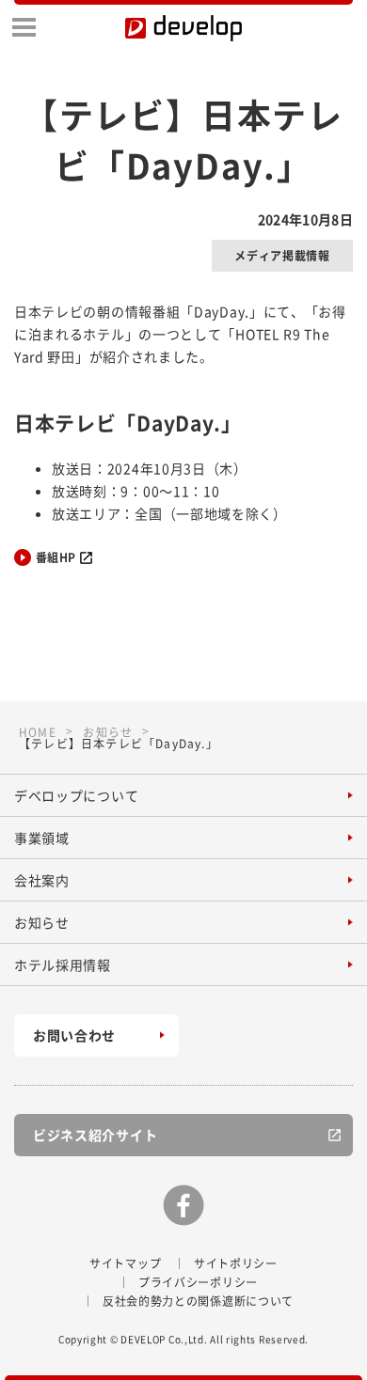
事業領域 (42, 837)
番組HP (55, 557)
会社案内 (42, 879)
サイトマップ (125, 1263)
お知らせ (42, 922)
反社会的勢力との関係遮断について (198, 1301)
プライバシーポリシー (198, 1282)
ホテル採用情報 (62, 964)
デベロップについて (76, 795)
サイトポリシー (236, 1263)
